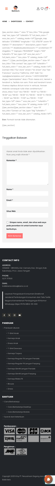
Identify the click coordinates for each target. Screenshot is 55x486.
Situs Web (11, 211)
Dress (10, 388)
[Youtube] (20, 315)
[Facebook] (4, 315)
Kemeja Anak (14, 338)
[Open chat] (48, 479)
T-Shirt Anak (13, 333)
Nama (9, 189)
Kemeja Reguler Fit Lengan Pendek (23, 358)
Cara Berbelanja (11, 401)
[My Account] (38, 8)
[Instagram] (14, 315)
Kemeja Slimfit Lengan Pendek (21, 368)
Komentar (11, 160)
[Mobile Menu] (7, 8)
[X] (9, 315)
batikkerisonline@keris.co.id (15, 286)
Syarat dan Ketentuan (14, 416)
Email (9, 200)
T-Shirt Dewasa (15, 348)
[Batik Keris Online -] (16, 8)
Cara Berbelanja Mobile (19, 412)
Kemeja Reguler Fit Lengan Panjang (24, 363)
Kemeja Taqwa (15, 353)
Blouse (11, 383)
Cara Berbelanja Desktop (19, 407)
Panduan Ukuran (11, 328)
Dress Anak (13, 343)
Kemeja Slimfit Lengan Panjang (22, 373)
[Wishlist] (42, 8)
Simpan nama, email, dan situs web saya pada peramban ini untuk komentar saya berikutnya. (26, 225)
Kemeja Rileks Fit (15, 378)
